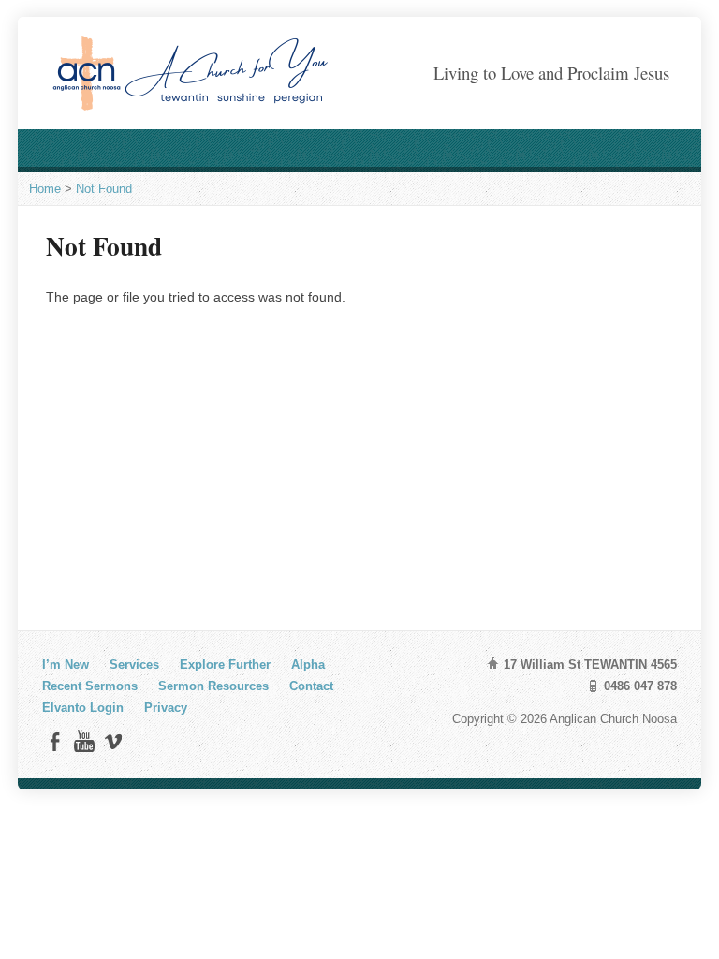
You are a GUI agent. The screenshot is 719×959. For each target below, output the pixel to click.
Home (45, 189)
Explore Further (225, 664)
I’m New (65, 664)
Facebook (55, 741)
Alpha (308, 664)
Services (134, 664)
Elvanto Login (83, 708)
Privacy (165, 708)
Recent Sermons (90, 686)
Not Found (104, 189)
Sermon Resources (213, 686)
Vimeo (113, 741)
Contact (311, 686)
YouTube (84, 741)
